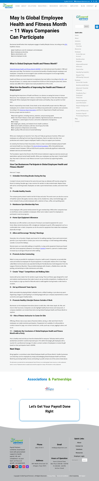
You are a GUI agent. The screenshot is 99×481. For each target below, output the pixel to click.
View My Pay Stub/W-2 (82, 72)
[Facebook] (9, 466)
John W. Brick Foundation (40, 146)
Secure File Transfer (82, 82)
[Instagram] (23, 466)
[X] (13, 466)
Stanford (42, 248)
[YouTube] (16, 466)
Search (86, 26)
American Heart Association (28, 110)
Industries (42, 6)
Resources (54, 6)
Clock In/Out (79, 69)
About (23, 6)
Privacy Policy (51, 476)
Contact (90, 6)
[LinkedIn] (20, 466)
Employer (74, 6)
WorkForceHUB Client (82, 85)
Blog (83, 6)
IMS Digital (82, 476)
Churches (79, 46)
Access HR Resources (82, 110)
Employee (63, 6)
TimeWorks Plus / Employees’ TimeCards (81, 95)
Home (17, 6)
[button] (97, 27)
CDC (66, 44)
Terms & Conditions (62, 476)
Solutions (32, 6)
